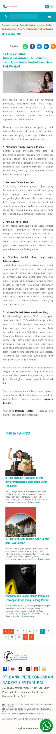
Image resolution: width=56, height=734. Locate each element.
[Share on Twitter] (38, 45)
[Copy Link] (52, 45)
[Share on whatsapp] (24, 45)
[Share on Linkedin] (45, 45)
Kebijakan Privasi (12, 719)
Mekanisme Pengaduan (37, 719)
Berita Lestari (26, 25)
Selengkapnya (34, 502)
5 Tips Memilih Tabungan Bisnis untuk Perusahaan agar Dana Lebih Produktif (26, 481)
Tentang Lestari (9, 25)
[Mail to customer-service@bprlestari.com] (44, 667)
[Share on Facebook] (31, 45)
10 (19, 637)
